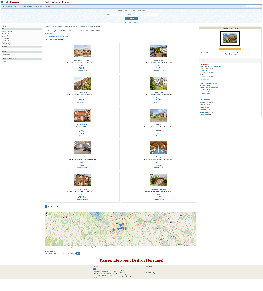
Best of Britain (49, 6)
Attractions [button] (9, 6)
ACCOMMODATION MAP (53, 39)
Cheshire (54, 26)
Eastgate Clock (6, 40)
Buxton (202, 114)
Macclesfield (203, 112)
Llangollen (203, 102)
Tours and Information (7, 31)
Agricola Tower (5, 33)
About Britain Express (151, 273)
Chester (4, 26)
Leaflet (184, 245)
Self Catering (5, 61)
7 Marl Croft (158, 124)
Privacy (148, 271)
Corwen (202, 107)
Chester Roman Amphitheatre (208, 83)
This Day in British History (127, 277)
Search (131, 19)
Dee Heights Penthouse (81, 60)
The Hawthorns (82, 189)
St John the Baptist (7, 44)
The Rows (202, 75)
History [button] (17, 6)
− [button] (46, 215)
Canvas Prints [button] (38, 6)
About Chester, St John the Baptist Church (56, 36)
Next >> (56, 206)
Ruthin (202, 99)
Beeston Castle (6, 54)
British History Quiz (125, 271)
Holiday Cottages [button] (27, 6)
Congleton (203, 109)
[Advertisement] (21, 85)
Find (46, 253)
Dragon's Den (81, 157)
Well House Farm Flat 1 (158, 189)
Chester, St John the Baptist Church (79, 26)
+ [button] (46, 213)
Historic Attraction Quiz (126, 273)
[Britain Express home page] (22, 2)
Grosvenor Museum (7, 49)
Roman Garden (6, 42)
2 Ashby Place (158, 92)
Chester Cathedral (6, 36)
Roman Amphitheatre (7, 35)
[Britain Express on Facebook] (94, 269)
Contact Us (149, 269)
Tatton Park (5, 56)
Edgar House (158, 60)
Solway (158, 157)
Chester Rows (5, 38)
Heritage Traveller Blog (126, 269)
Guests (130, 14)
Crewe (201, 104)
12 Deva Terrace (82, 92)
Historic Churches (63, 26)
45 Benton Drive (82, 124)
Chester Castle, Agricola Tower (209, 87)
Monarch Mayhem (124, 275)
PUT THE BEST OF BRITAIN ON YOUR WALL (230, 49)
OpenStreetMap (189, 245)
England (48, 26)
